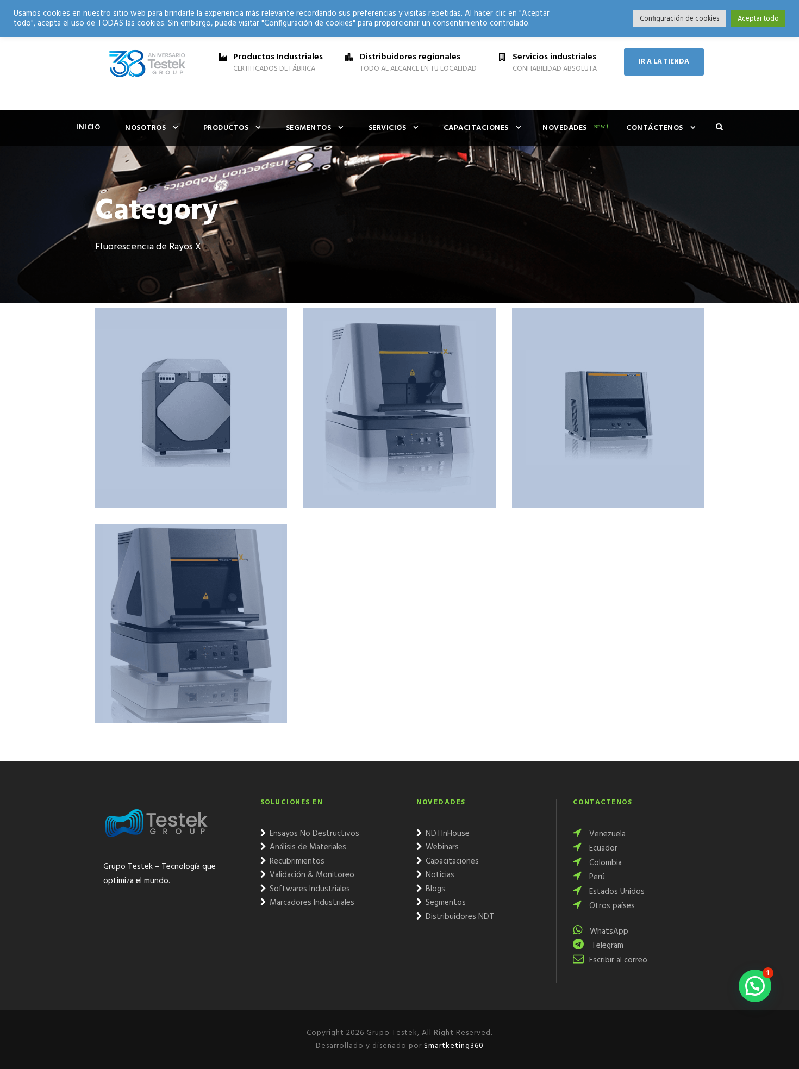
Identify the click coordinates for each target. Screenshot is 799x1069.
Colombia (604, 863)
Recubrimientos (295, 861)
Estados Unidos (616, 891)
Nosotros (145, 128)
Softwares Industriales (308, 889)
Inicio (88, 127)
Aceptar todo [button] (758, 18)
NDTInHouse (446, 833)
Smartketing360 (453, 1046)
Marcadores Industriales (310, 902)
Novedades (564, 128)
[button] (755, 986)
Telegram (606, 945)
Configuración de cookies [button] (679, 18)
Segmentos (309, 128)
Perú (596, 877)
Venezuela (606, 834)
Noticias (438, 875)
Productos (226, 128)
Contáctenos (654, 128)
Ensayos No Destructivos (313, 833)
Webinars (441, 847)
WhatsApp (608, 931)
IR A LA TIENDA (664, 61)
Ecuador (602, 848)
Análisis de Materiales (306, 847)
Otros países (611, 905)
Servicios (388, 128)
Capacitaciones (476, 128)
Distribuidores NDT (458, 916)
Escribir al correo (618, 960)
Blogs (434, 889)
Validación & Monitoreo (310, 875)
